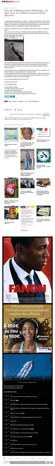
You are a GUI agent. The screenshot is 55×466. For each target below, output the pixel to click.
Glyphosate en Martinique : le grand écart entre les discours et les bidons (24, 432)
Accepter (48, 462)
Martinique (20, 101)
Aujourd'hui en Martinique (10, 128)
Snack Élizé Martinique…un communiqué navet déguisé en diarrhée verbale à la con (26, 417)
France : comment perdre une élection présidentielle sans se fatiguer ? (23, 396)
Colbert (15, 101)
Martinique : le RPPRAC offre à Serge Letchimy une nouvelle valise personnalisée (11, 202)
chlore (10, 101)
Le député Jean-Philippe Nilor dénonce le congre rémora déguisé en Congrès (27, 192)
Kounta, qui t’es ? (13, 421)
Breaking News (40, 207)
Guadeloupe (18, 458)
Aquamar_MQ (32, 382)
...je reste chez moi (24, 230)
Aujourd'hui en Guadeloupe (42, 150)
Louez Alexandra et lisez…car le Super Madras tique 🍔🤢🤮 (22, 429)
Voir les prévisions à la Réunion (12, 388)
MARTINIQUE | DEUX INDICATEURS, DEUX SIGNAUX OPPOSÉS (22, 425)
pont (26, 101)
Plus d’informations (39, 462)
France (11, 395)
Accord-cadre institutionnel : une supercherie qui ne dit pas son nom (23, 444)
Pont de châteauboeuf (34, 101)
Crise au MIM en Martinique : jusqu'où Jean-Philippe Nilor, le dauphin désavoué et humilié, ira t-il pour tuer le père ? (25, 118)
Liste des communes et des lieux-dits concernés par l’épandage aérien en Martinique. (44, 220)
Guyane (25, 458)
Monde (45, 458)
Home (6, 8)
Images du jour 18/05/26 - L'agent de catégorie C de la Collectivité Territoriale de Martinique (27, 174)
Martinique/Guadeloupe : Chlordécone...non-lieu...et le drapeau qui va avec (44, 166)
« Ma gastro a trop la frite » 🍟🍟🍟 (17, 413)
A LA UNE (12, 8)
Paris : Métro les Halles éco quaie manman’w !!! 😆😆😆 (21, 436)
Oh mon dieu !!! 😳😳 (14, 400)
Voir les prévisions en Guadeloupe (13, 385)
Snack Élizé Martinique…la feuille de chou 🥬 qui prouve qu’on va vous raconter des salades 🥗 (28, 404)
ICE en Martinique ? (13, 440)
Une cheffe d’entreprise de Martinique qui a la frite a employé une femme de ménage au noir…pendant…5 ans (31, 452)
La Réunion (32, 458)
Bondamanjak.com (8, 462)
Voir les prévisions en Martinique (13, 387)
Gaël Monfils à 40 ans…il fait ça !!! (16, 448)
